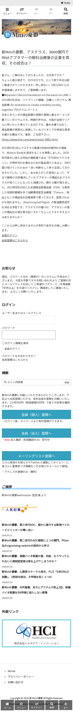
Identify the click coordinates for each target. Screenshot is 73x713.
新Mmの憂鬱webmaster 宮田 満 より (24, 495)
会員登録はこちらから (15, 240)
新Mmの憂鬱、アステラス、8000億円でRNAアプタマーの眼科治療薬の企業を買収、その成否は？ (35, 57)
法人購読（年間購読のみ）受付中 (30, 439)
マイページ (26, 421)
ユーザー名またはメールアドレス (21, 313)
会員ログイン (9, 235)
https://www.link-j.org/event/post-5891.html (30, 139)
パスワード (8, 328)
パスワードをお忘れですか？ (19, 356)
